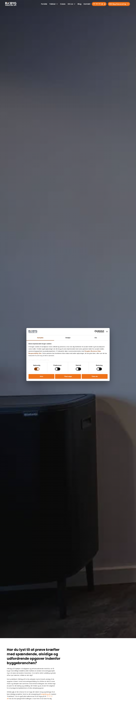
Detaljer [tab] (68, 337)
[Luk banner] (107, 331)
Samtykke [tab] (40, 337)
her (48, 360)
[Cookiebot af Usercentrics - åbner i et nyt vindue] (96, 331)
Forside (44, 4)
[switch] (57, 368)
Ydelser (52, 4)
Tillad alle (95, 376)
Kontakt (87, 4)
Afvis (41, 376)
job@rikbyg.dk (45, 694)
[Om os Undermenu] (74, 4)
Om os (70, 4)
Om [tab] (96, 337)
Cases (62, 4)
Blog (79, 4)
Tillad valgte (68, 376)
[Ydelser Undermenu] (57, 4)
